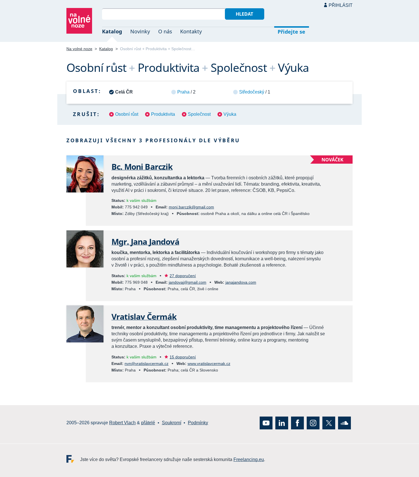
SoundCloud (344, 422)
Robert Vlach (122, 422)
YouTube (266, 422)
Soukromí (171, 422)
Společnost (199, 114)
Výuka (229, 114)
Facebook (297, 422)
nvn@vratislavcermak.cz (146, 363)
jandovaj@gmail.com (187, 282)
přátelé (148, 422)
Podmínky (198, 422)
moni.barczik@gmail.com (191, 207)
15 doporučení (183, 357)
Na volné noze (79, 48)
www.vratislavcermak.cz (209, 363)
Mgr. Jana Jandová (145, 241)
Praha (183, 92)
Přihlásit (341, 5)
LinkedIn (281, 422)
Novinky (140, 31)
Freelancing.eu (73, 458)
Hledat (244, 14)
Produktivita (163, 114)
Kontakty (191, 31)
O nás (165, 31)
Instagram (313, 422)
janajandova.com (240, 282)
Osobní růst (126, 114)
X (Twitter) (328, 422)
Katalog (112, 31)
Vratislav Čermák (144, 316)
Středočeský (251, 92)
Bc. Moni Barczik (142, 166)
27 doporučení (183, 275)
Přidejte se (291, 31)
